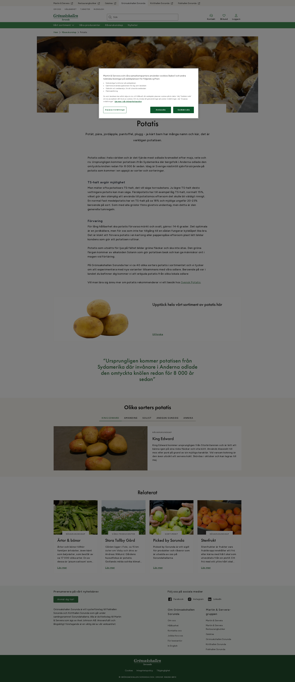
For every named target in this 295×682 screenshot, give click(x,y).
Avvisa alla (160, 110)
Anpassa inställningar (115, 110)
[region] (149, 93)
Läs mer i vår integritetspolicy (128, 101)
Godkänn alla (184, 110)
